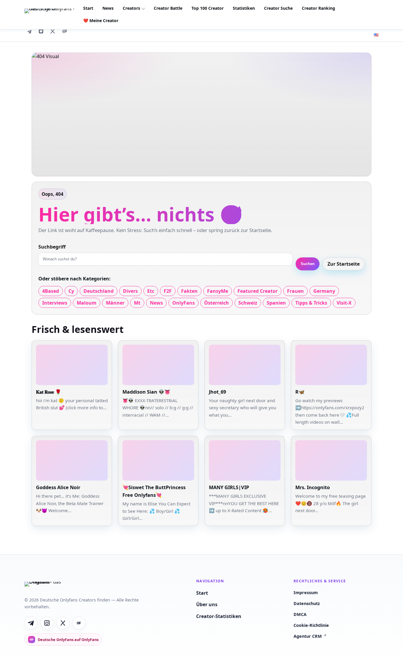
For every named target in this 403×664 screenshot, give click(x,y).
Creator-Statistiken (218, 616)
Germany (324, 291)
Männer (115, 303)
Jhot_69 (217, 392)
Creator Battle (168, 8)
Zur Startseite (343, 264)
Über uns (206, 604)
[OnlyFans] (64, 31)
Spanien (276, 303)
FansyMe (217, 291)
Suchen (307, 264)
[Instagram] (41, 31)
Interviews (54, 303)
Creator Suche (278, 8)
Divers (130, 291)
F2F (168, 291)
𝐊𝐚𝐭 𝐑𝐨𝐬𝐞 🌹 (48, 392)
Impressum (306, 592)
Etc (150, 291)
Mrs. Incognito (312, 487)
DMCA (300, 614)
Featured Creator (257, 291)
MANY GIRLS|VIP (229, 487)
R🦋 (299, 392)
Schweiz (247, 303)
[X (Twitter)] (53, 31)
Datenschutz (307, 603)
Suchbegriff (51, 247)
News (108, 8)
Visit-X (344, 303)
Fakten (189, 291)
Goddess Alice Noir (58, 487)
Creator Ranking (318, 8)
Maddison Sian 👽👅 (146, 392)
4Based (50, 291)
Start (88, 8)
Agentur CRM (310, 636)
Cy (71, 291)
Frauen (295, 291)
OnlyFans (183, 303)
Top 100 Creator (207, 8)
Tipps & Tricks (311, 303)
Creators (131, 8)
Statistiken (244, 8)
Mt (137, 303)
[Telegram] (29, 31)
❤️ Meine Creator (100, 20)
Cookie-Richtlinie (311, 625)
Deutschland (98, 291)
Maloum (86, 303)
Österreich (216, 303)
